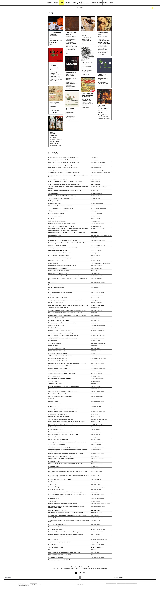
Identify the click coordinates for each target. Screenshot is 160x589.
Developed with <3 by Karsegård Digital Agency (127, 582)
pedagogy (67, 2)
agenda (56, 2)
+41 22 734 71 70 (33, 582)
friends (94, 2)
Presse (81, 7)
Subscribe (118, 577)
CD (77, 7)
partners (99, 2)
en (152, 7)
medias (61, 2)
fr (155, 7)
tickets (111, 2)
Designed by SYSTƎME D (111, 582)
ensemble (49, 2)
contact (105, 2)
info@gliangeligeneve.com (100, 568)
